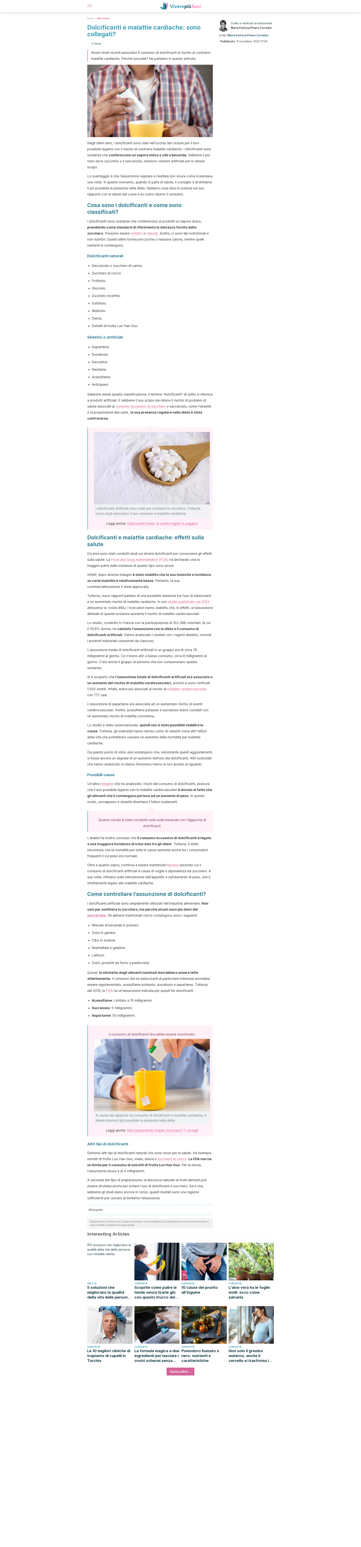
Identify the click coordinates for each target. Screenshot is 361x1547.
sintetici (137, 233)
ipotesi (173, 865)
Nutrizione (103, 18)
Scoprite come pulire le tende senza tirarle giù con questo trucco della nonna (156, 1292)
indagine (106, 784)
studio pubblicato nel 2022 (189, 602)
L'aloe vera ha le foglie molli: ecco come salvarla (249, 1292)
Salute (92, 1283)
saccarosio (96, 915)
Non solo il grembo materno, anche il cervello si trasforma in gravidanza (250, 1356)
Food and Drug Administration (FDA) (139, 560)
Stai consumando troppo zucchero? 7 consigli (162, 1130)
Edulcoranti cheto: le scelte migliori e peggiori (162, 523)
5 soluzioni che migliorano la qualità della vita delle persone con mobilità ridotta (108, 1292)
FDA (109, 991)
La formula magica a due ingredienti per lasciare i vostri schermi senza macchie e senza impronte (156, 1356)
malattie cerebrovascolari (186, 689)
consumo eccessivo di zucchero (141, 406)
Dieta (90, 18)
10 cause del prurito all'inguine (199, 1290)
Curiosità (140, 1283)
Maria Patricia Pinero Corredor (251, 27)
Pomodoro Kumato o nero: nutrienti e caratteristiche (200, 1356)
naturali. (152, 233)
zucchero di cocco (172, 1159)
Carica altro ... (180, 1371)
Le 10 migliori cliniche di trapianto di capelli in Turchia (108, 1356)
